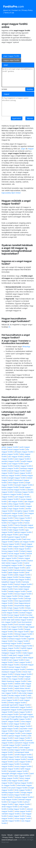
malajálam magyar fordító (11, 658)
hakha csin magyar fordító (24, 542)
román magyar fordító (16, 724)
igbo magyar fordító (9, 558)
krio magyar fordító (9, 622)
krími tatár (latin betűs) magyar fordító (17, 620)
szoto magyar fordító (22, 762)
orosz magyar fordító (10, 700)
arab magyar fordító (22, 459)
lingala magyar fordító (10, 636)
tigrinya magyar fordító (23, 783)
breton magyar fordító (10, 487)
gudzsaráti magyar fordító (12, 539)
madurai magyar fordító (23, 646)
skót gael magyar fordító (11, 733)
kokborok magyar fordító (24, 610)
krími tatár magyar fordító (24, 617)
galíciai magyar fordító (23, 532)
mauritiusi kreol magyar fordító (13, 669)
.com (13, 6)
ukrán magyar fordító (10, 807)
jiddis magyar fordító (22, 575)
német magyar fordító (16, 686)
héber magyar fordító (16, 546)
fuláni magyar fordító (16, 530)
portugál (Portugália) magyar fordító (16, 719)
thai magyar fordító (15, 781)
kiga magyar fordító (15, 598)
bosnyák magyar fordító (23, 485)
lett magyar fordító (21, 632)
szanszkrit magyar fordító (24, 743)
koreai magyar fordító (16, 615)
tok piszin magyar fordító (18, 788)
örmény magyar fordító (17, 703)
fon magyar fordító (15, 523)
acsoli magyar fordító (16, 449)
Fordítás (30, 89)
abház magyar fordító (10, 447)
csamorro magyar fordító (12, 494)
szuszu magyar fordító (23, 766)
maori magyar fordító (22, 662)
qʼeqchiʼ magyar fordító (10, 721)
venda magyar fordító (22, 811)
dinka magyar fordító (16, 504)
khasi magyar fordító (9, 596)
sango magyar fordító (22, 726)
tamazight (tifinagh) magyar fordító (15, 773)
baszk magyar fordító (22, 473)
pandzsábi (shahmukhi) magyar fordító (16, 707)
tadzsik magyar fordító (10, 769)
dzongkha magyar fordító (24, 511)
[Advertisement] (18, 48)
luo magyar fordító (21, 641)
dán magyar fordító (15, 501)
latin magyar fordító (15, 629)
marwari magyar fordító (17, 667)
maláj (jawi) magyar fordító (18, 655)
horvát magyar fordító (16, 553)
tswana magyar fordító (17, 795)
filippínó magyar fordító (11, 520)
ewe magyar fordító (15, 516)
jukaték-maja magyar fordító (19, 580)
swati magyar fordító (22, 738)
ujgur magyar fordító (22, 804)
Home (4, 835)
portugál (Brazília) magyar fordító (21, 717)
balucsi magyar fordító (10, 468)
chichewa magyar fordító (24, 492)
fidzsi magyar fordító (22, 518)
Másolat (30, 118)
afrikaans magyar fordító (23, 452)
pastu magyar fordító (22, 712)
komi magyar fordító (10, 613)
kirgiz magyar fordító (16, 608)
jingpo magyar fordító (10, 577)
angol (23, 149)
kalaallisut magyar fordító (11, 582)
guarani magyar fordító (17, 537)
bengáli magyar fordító (17, 478)
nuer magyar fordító (9, 693)
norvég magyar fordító (23, 691)
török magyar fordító (22, 790)
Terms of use (9, 13)
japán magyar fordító (16, 572)
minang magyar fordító (23, 674)
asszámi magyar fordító (11, 461)
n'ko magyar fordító (15, 679)
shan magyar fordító (22, 731)
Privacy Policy (27, 10)
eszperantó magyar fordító (13, 513)
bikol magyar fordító (16, 483)
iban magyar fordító (22, 556)
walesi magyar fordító (16, 816)
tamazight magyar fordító (18, 771)
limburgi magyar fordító (23, 634)
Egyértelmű (16, 118)
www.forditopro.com (9, 840)
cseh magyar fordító (22, 497)
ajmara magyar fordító (10, 454)
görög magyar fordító (10, 535)
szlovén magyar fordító (17, 759)
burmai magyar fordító (16, 490)
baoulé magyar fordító (16, 471)
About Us (6, 10)
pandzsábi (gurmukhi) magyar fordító (16, 705)
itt (9, 327)
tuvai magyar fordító (9, 799)
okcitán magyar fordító (17, 695)
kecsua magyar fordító (23, 594)
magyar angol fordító (11, 60)
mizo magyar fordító (9, 676)
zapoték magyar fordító (11, 821)
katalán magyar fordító (17, 591)
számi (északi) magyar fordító (13, 740)
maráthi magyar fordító (10, 665)
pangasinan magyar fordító (12, 710)
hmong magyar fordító (10, 551)
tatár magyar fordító (22, 776)
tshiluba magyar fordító (10, 792)
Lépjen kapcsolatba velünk (24, 835)
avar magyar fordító (16, 464)
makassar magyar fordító (17, 650)
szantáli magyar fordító (11, 745)
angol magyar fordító (11, 56)
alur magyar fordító (15, 457)
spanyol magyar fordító (17, 736)
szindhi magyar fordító (23, 755)
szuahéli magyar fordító (11, 764)
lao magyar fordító (15, 627)
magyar (31, 149)
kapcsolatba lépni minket (11, 193)
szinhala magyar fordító (11, 757)
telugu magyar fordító (10, 778)
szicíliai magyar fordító (17, 750)
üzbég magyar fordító (16, 809)
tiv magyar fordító (8, 785)
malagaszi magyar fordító (11, 653)
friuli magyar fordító (16, 527)
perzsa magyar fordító (10, 714)
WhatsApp (26, 347)
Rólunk (10, 835)
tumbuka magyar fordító (23, 797)
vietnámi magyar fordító (11, 814)
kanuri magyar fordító (10, 587)
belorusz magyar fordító (11, 475)
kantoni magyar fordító (23, 584)
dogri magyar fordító (16, 509)
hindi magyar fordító (22, 549)
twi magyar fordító (15, 802)
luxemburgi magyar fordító (12, 643)
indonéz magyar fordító (17, 561)
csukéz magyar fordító (10, 499)
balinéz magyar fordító (23, 466)
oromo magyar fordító (22, 698)
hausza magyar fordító (11, 544)
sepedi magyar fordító (10, 729)
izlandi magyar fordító (16, 568)
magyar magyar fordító (10, 648)
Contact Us (16, 10)
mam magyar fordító (16, 660)
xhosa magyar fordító (22, 818)
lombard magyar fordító (17, 639)
